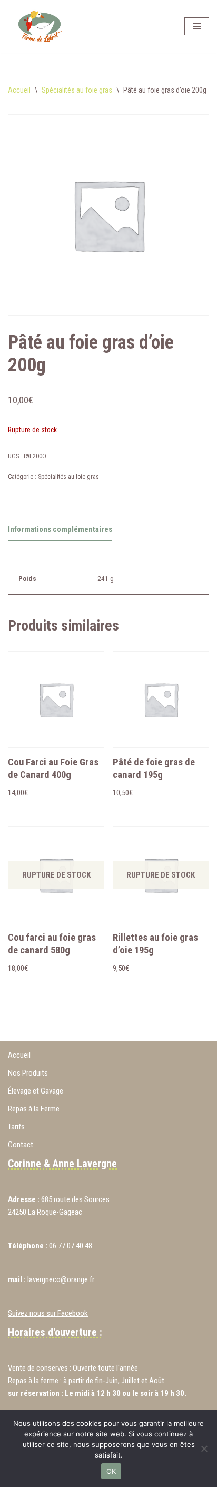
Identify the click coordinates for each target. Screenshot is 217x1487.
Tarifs (16, 1126)
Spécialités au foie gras (77, 90)
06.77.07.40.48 (70, 1245)
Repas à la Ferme (34, 1109)
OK (111, 1471)
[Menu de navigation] (196, 26)
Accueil (19, 90)
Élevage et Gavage (35, 1091)
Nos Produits (28, 1073)
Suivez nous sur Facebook (48, 1313)
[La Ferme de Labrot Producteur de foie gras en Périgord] (39, 26)
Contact (20, 1144)
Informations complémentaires (60, 529)
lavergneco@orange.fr (61, 1279)
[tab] (60, 530)
